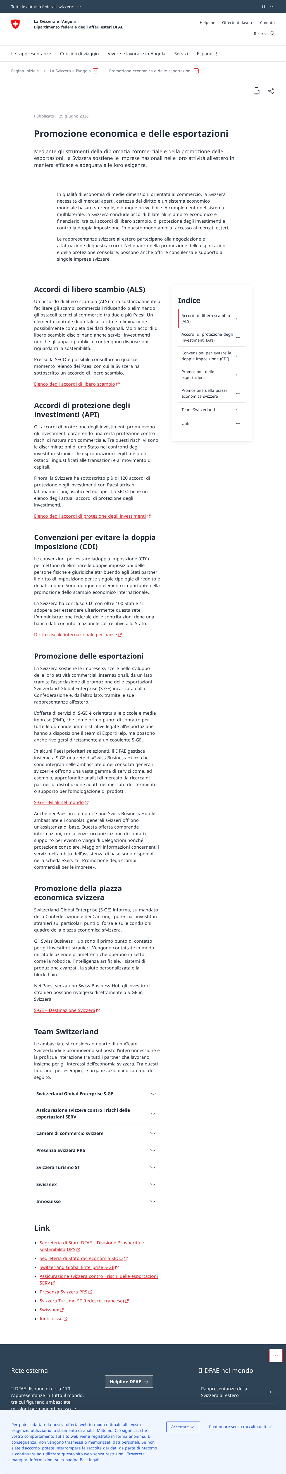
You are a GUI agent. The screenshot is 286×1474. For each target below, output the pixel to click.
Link (185, 423)
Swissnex (49, 1310)
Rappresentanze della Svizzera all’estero (224, 1392)
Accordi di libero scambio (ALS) (206, 318)
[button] (31, 53)
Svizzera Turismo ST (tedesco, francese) (82, 1301)
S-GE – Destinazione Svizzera (64, 1010)
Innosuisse (51, 1318)
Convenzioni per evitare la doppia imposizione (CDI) (206, 355)
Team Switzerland (198, 409)
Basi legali (89, 1459)
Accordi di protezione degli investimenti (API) (207, 337)
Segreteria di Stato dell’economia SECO (81, 1258)
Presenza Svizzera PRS (63, 1292)
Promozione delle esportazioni (198, 374)
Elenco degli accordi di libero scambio (74, 384)
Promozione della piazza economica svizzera (205, 393)
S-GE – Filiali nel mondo (59, 802)
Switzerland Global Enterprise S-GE (77, 1267)
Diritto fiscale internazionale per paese (75, 635)
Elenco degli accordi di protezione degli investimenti (90, 516)
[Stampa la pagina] (256, 91)
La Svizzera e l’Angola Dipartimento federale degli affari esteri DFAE (78, 24)
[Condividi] (271, 91)
